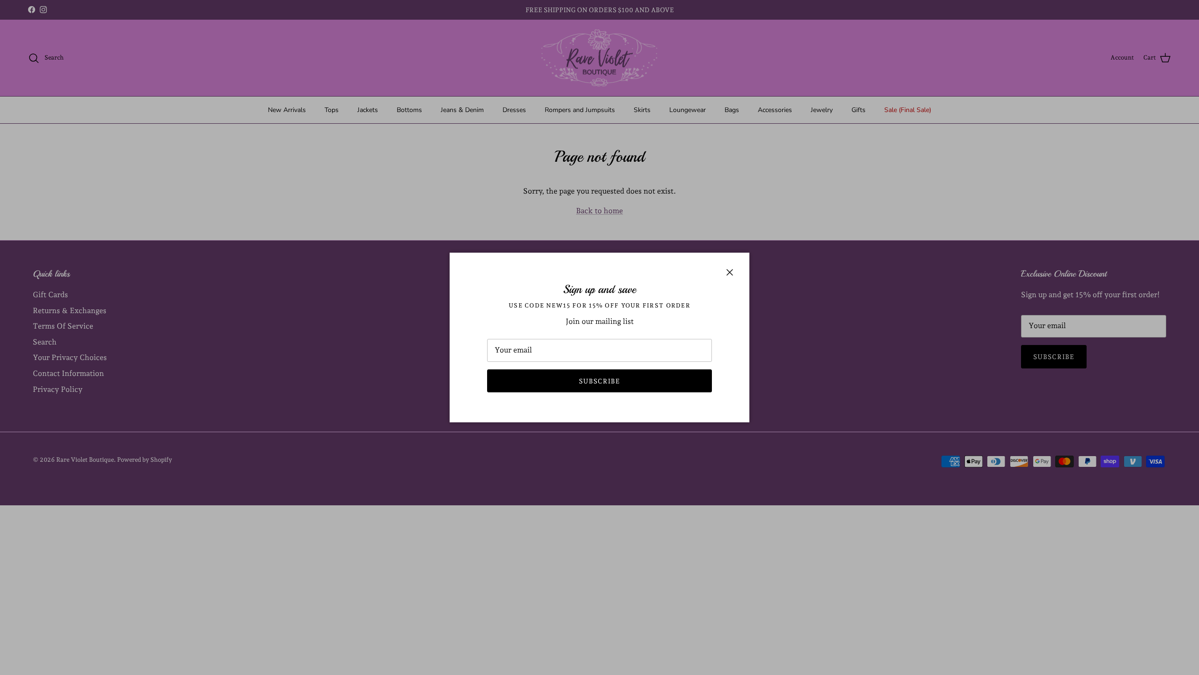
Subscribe (599, 381)
